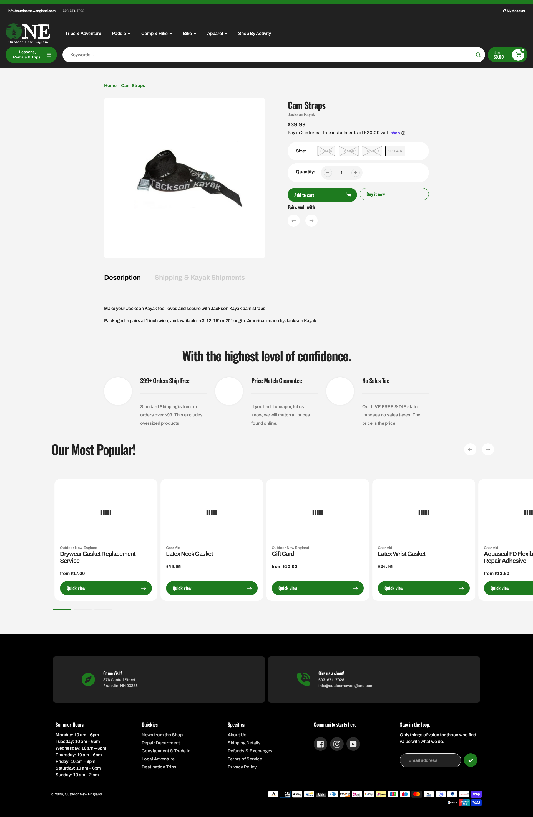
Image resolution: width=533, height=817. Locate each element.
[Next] (311, 221)
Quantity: (305, 171)
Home (110, 85)
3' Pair (326, 151)
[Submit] (470, 760)
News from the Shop (162, 734)
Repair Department (161, 742)
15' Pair (372, 151)
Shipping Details (244, 742)
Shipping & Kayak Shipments (200, 277)
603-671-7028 (73, 11)
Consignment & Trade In (166, 751)
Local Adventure (158, 759)
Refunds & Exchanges (250, 751)
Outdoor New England (78, 548)
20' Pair (395, 151)
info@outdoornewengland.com (32, 11)
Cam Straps (133, 85)
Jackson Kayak (301, 115)
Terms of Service (245, 759)
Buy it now (375, 194)
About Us (237, 734)
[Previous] (294, 221)
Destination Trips (159, 767)
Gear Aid (173, 548)
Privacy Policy (242, 767)
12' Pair (349, 151)
